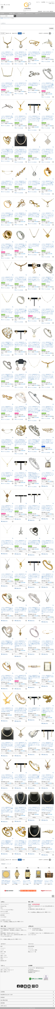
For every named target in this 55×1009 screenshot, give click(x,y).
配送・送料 (30, 901)
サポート (3, 965)
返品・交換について (9, 939)
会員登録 (43, 2)
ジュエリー (3, 948)
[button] (53, 33)
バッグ (2, 950)
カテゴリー (3, 943)
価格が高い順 (14, 33)
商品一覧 (12, 13)
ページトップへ (53, 896)
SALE (2, 958)
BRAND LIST (3, 960)
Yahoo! (25, 988)
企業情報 (3, 991)
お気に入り (21, 13)
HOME (1, 18)
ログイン (38, 2)
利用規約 (3, 997)
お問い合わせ (51, 3)
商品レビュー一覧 (32, 951)
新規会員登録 (31, 946)
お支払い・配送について (10, 921)
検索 (15, 16)
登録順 (23, 33)
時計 (2, 946)
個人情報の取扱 (4, 1000)
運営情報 (3, 1003)
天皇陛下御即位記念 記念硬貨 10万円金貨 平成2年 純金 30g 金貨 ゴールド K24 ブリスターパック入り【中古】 (38, 883)
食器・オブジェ (4, 957)
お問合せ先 (30, 926)
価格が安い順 (8, 33)
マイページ (30, 13)
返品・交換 (3, 926)
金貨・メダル (4, 955)
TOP (3, 13)
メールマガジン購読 (32, 950)
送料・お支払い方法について (7, 969)
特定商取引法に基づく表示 (7, 994)
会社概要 (30, 965)
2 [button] (51, 33)
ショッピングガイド (50, 2)
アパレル (3, 953)
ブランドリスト (7, 18)
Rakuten (29, 988)
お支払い (3, 901)
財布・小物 (3, 951)
